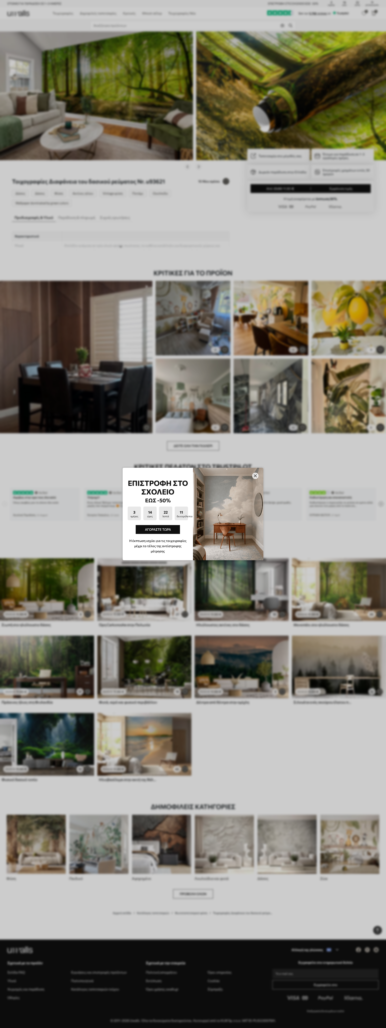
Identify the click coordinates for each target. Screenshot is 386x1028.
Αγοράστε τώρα (158, 529)
